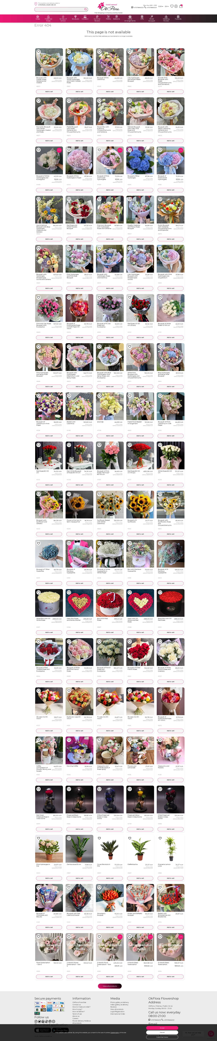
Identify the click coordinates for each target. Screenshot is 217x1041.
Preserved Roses (48, 20)
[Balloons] (116, 16)
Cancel (162, 1032)
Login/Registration (117, 1011)
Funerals (178, 19)
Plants (108, 19)
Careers (75, 1018)
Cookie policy (115, 1032)
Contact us (76, 1005)
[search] (85, 9)
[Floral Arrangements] (130, 16)
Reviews (113, 1007)
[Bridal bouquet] (151, 16)
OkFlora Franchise (79, 1002)
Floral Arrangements (129, 20)
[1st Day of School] (63, 16)
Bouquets (75, 19)
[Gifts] (142, 16)
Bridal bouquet (152, 20)
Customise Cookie (162, 1037)
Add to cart (49, 91)
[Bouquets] (75, 16)
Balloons (116, 19)
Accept (162, 1028)
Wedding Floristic (166, 20)
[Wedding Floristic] (166, 16)
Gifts (142, 19)
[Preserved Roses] (48, 16)
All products (76, 1023)
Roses (38, 19)
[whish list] (172, 7)
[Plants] (108, 16)
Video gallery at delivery (119, 1005)
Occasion (85, 19)
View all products (110, 986)
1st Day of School (63, 20)
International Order (117, 1014)
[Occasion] (85, 16)
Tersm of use (77, 1014)
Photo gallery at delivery (119, 1002)
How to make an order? (81, 1007)
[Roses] (37, 16)
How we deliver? (78, 1011)
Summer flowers (97, 20)
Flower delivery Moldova (81, 1021)
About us (75, 1016)
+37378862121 (139, 7)
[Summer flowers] (97, 16)
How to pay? (77, 1009)
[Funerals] (178, 16)
